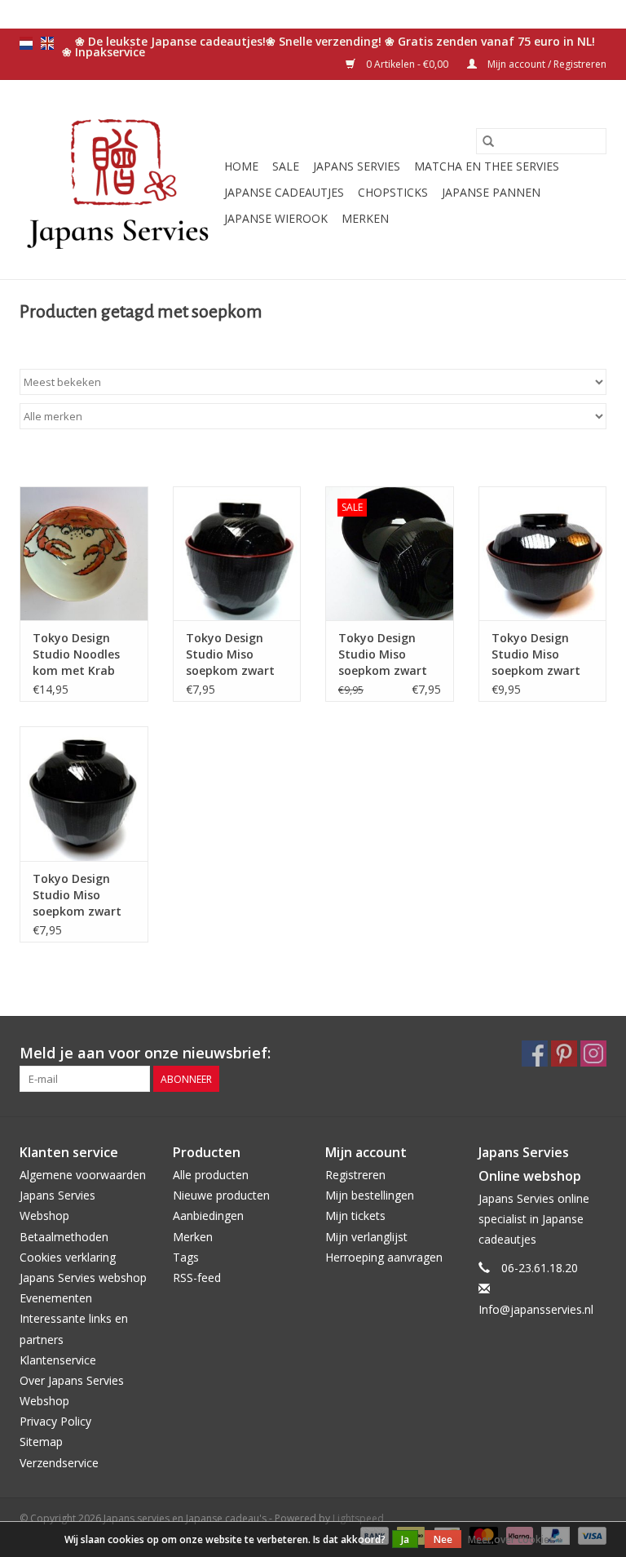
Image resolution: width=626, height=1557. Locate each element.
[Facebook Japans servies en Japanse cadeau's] (535, 1053)
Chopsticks (393, 192)
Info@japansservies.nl (535, 1309)
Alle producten (211, 1174)
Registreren (355, 1174)
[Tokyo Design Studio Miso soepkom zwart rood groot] (542, 553)
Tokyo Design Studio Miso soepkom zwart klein (77, 895)
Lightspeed (358, 1518)
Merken (365, 218)
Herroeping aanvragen (384, 1257)
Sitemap (41, 1441)
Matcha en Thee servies (486, 166)
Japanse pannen (491, 192)
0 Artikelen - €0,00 (407, 64)
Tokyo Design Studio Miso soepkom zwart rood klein (230, 654)
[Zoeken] (488, 141)
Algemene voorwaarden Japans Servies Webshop (83, 1195)
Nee (443, 1539)
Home (241, 166)
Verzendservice (59, 1462)
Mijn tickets (355, 1215)
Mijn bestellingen (369, 1195)
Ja (405, 1539)
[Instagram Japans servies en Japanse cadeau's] (593, 1053)
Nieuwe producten (221, 1195)
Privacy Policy (55, 1421)
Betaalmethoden (64, 1236)
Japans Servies (356, 166)
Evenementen (56, 1298)
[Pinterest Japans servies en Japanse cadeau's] (564, 1053)
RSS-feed (197, 1277)
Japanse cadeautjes (284, 192)
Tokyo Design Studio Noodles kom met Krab (76, 654)
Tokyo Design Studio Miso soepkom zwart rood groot (536, 654)
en (47, 43)
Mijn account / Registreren (545, 64)
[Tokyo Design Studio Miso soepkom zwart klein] (84, 793)
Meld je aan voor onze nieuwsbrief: (145, 1053)
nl (26, 43)
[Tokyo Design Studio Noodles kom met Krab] (84, 553)
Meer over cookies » (515, 1539)
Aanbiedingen (208, 1215)
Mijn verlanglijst (366, 1236)
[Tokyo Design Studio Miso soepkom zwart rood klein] (237, 553)
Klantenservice (58, 1360)
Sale (285, 166)
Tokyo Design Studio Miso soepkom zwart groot (382, 654)
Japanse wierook (276, 218)
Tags (186, 1257)
